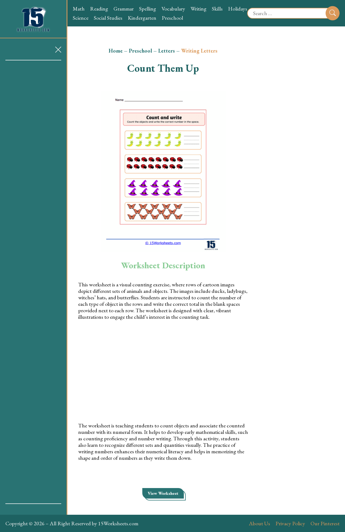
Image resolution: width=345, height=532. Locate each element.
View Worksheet (163, 493)
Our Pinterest (325, 523)
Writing (198, 8)
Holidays (237, 8)
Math (79, 8)
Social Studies (108, 17)
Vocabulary (173, 8)
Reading (99, 8)
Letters (166, 50)
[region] (33, 282)
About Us (259, 523)
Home (116, 50)
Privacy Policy (290, 523)
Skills (217, 8)
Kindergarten (142, 17)
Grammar (123, 8)
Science (80, 17)
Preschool (172, 17)
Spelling (147, 8)
